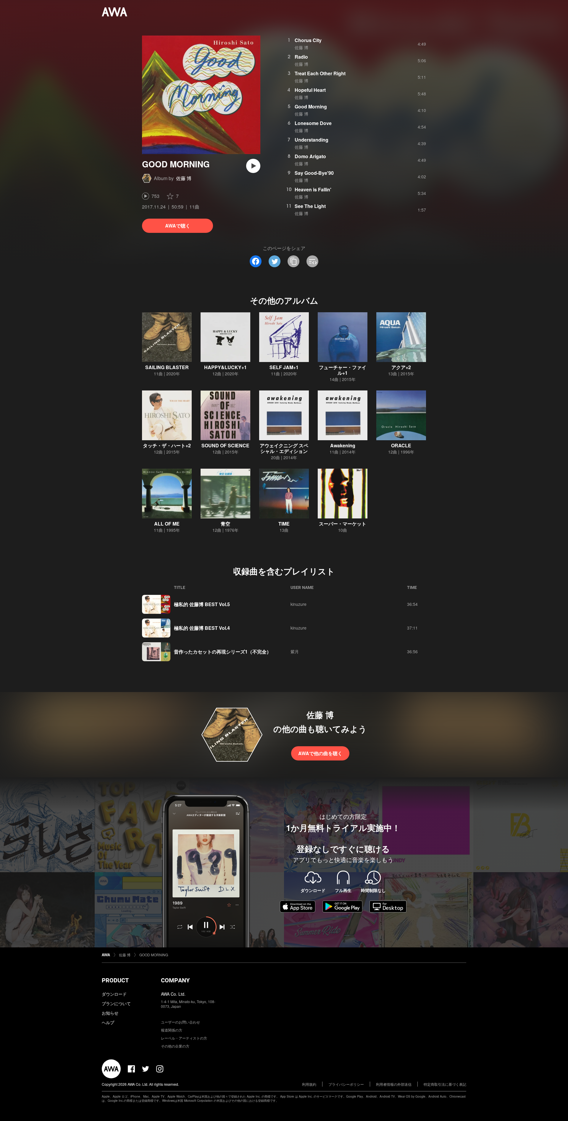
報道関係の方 (171, 1029)
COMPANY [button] (175, 980)
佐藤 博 (183, 178)
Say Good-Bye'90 (314, 172)
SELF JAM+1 (284, 367)
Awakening (342, 445)
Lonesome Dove (313, 123)
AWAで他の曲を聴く (320, 753)
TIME (284, 523)
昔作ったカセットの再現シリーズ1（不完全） (222, 651)
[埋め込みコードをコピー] (312, 261)
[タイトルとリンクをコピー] (293, 261)
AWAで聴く (177, 225)
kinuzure (298, 604)
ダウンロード (114, 994)
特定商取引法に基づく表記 (445, 1084)
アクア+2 (401, 367)
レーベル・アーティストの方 (184, 1037)
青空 (225, 523)
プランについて (116, 1003)
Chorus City (308, 40)
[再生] (253, 166)
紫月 (295, 651)
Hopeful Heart (310, 90)
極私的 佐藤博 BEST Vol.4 (202, 627)
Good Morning (311, 106)
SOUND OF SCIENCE (225, 445)
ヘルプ (108, 1022)
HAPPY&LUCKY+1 (225, 367)
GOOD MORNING (153, 954)
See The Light (310, 206)
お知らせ (110, 1013)
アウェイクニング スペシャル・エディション (284, 448)
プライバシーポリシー (346, 1084)
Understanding (311, 139)
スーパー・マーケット (342, 523)
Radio (301, 56)
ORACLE (401, 445)
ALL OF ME (167, 523)
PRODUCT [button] (115, 980)
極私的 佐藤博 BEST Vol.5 (202, 604)
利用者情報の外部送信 (394, 1084)
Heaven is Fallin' (313, 189)
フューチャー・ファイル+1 (342, 370)
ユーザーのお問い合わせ (180, 1021)
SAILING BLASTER (167, 367)
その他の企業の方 (175, 1045)
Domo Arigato (310, 156)
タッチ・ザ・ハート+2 (167, 445)
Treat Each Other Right (320, 73)
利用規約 (309, 1084)
